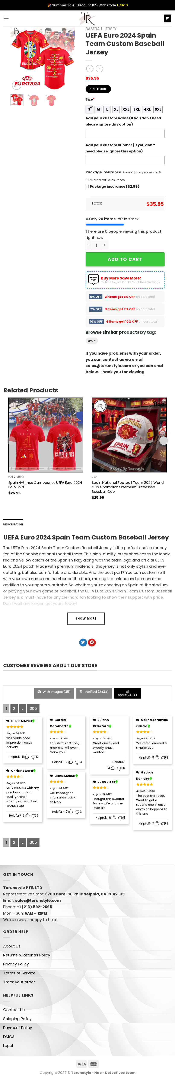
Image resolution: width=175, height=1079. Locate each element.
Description (13, 524)
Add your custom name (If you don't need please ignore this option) (123, 121)
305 (33, 708)
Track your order (19, 982)
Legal (8, 1045)
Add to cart (125, 259)
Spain (92, 340)
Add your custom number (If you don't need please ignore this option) (120, 148)
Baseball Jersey (101, 28)
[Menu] (6, 18)
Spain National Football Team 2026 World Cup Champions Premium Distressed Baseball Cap (128, 487)
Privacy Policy (16, 964)
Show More (86, 618)
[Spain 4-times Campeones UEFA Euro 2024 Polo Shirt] (46, 435)
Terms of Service (19, 973)
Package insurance (103, 172)
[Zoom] (16, 85)
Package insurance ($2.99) (114, 186)
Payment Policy (17, 1027)
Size (90, 99)
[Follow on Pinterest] (92, 643)
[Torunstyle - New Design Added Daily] (87, 18)
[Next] (68, 58)
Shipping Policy (17, 1018)
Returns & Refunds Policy (26, 955)
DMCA (9, 1036)
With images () (56, 691)
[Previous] (17, 58)
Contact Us (14, 1009)
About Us (11, 946)
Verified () (96, 691)
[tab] (13, 524)
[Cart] (168, 18)
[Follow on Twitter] (83, 643)
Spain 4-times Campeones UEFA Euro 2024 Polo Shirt (45, 484)
